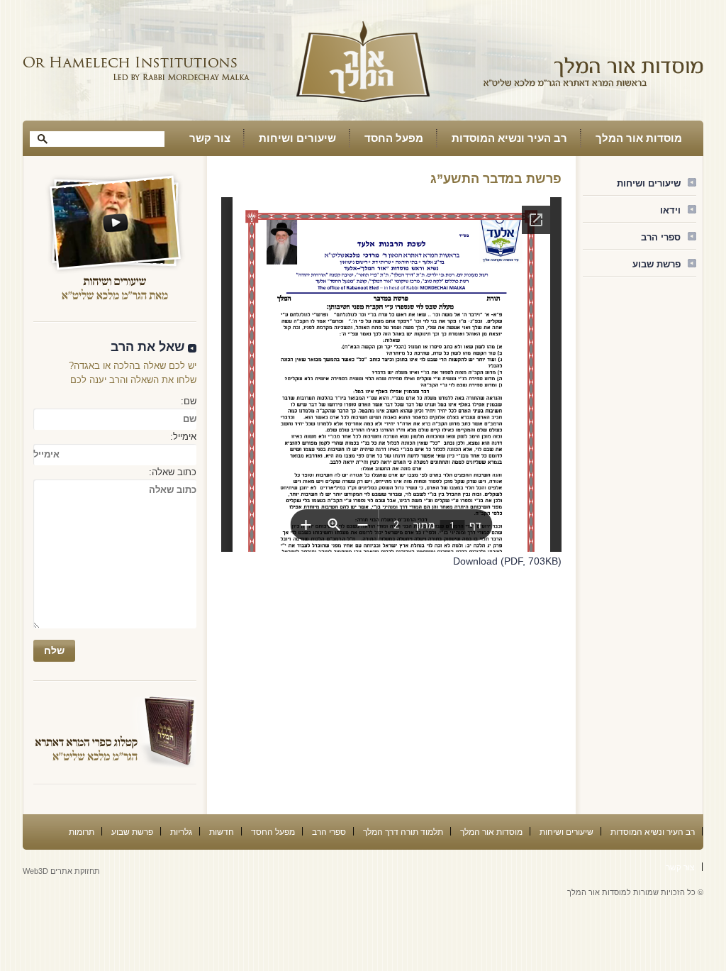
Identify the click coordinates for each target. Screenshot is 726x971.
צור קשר (209, 138)
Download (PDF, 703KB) (507, 561)
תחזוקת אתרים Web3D (61, 871)
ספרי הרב (661, 237)
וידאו (670, 210)
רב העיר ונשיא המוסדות (509, 138)
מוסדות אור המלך (639, 138)
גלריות (181, 832)
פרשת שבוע (656, 264)
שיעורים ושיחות (297, 138)
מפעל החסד (393, 138)
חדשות (221, 832)
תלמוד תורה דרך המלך (403, 832)
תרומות (81, 832)
